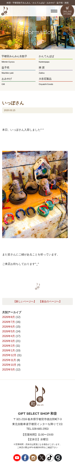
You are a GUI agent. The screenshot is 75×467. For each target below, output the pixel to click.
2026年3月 (8, 340)
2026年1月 (8, 350)
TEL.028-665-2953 (37, 428)
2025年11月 (9, 360)
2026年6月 (8, 326)
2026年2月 (8, 345)
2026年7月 (8, 321)
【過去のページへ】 (50, 301)
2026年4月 (8, 336)
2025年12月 (9, 355)
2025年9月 (8, 369)
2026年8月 (8, 316)
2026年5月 (8, 331)
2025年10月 (9, 364)
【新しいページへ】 (24, 301)
